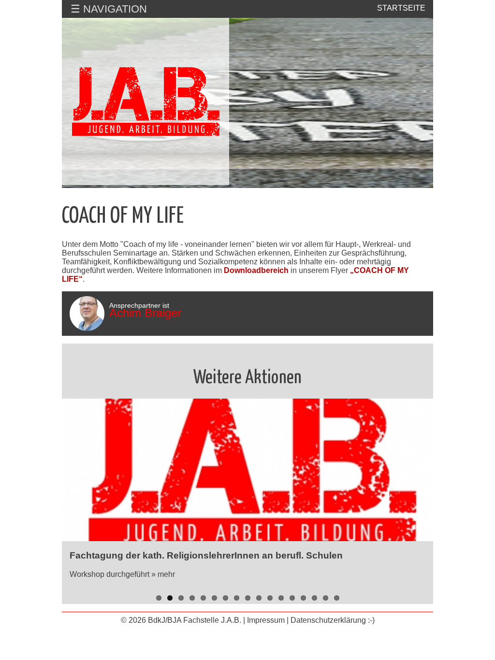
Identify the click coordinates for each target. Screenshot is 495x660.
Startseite (401, 8)
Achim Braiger (145, 312)
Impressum (266, 620)
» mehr (163, 574)
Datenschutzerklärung (328, 620)
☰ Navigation (109, 9)
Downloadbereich (256, 270)
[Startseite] (145, 101)
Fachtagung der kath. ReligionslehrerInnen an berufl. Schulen (206, 555)
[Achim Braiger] (87, 313)
